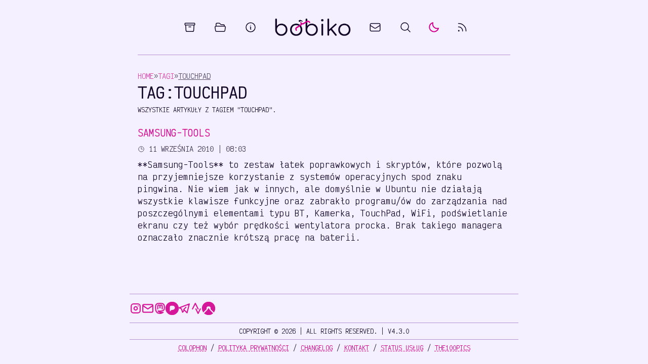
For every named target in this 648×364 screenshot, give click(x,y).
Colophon (192, 348)
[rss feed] (462, 27)
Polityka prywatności (253, 348)
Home (146, 76)
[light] (434, 27)
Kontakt (356, 348)
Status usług (402, 348)
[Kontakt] (375, 27)
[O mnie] (250, 27)
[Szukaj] (405, 27)
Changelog (317, 348)
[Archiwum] (190, 27)
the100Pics (452, 348)
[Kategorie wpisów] (220, 27)
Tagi (166, 76)
